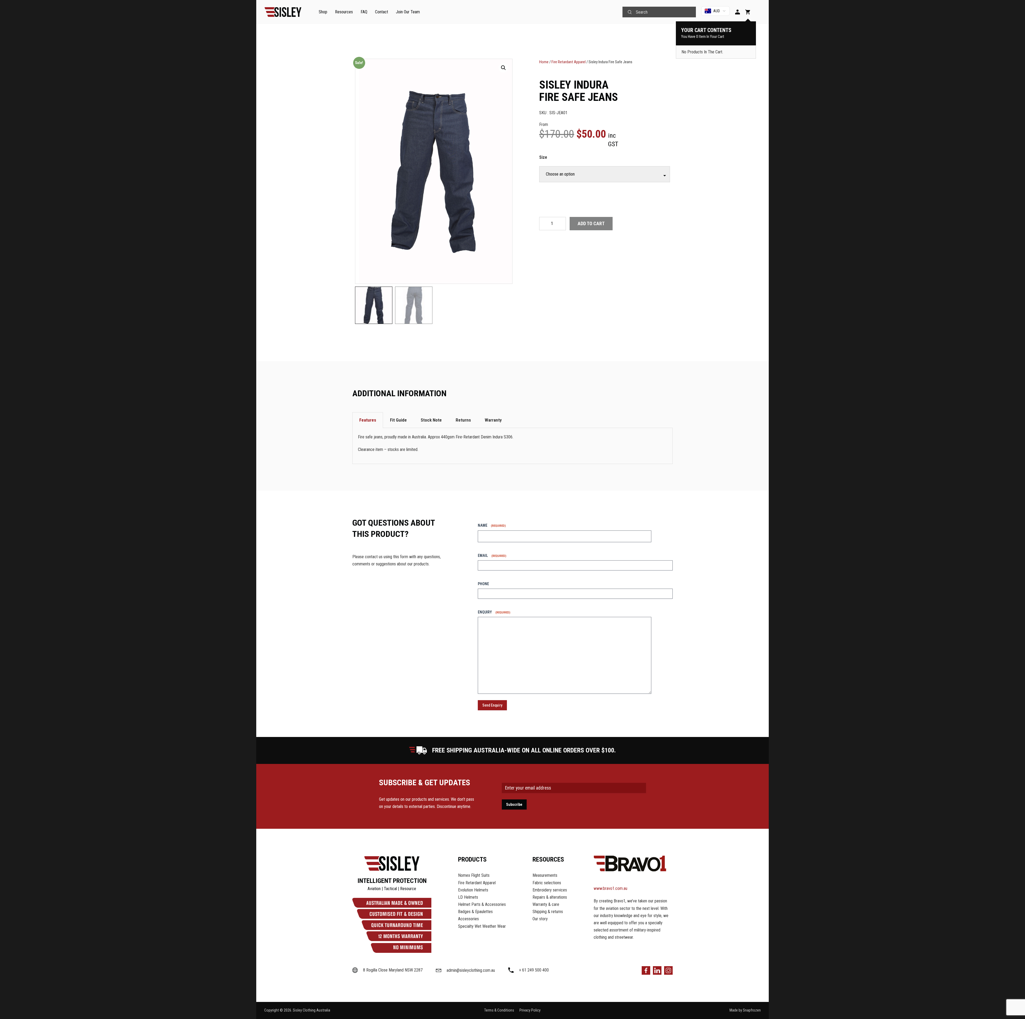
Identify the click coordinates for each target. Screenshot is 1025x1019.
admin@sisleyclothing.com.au (471, 970)
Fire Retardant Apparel (568, 62)
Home (544, 62)
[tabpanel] (512, 446)
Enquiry (494, 612)
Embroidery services (550, 890)
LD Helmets (468, 897)
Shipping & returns (548, 911)
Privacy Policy (530, 1010)
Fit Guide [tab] (398, 420)
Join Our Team (408, 11)
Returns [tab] (463, 420)
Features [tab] (367, 420)
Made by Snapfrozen (745, 1010)
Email (492, 555)
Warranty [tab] (493, 420)
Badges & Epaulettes (475, 911)
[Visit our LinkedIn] (657, 970)
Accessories (468, 918)
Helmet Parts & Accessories (482, 904)
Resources (344, 11)
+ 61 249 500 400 (534, 970)
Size (543, 157)
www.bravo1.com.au (610, 888)
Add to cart (591, 223)
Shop (323, 11)
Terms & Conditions (499, 1010)
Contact (381, 11)
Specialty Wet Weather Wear (482, 926)
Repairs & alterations (550, 897)
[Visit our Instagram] (668, 970)
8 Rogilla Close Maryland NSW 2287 (393, 970)
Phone (483, 584)
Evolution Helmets (473, 890)
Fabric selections (547, 882)
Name (492, 525)
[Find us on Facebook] (646, 970)
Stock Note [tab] (431, 420)
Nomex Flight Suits (474, 875)
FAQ (364, 11)
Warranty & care (546, 904)
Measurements (545, 875)
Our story (540, 918)
